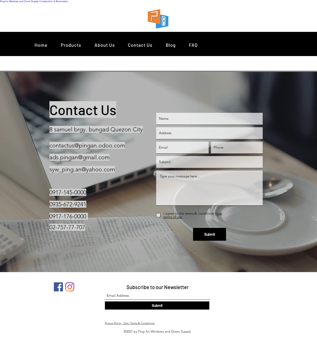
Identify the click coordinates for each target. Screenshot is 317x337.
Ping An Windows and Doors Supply (19, 1)
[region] (159, 18)
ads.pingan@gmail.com (79, 157)
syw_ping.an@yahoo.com (82, 169)
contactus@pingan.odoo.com (87, 145)
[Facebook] (58, 286)
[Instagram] (69, 286)
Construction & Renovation (53, 1)
